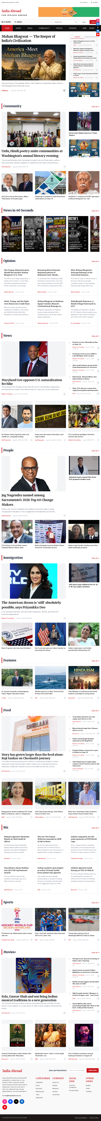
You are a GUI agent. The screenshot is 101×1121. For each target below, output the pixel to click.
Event (38, 1085)
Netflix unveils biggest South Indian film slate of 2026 (85, 983)
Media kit (55, 1088)
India (30, 28)
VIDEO (19, 22)
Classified (39, 1082)
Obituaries (39, 1098)
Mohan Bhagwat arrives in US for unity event (84, 42)
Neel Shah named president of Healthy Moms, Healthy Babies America (83, 65)
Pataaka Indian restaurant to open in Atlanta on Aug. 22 (85, 751)
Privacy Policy (74, 1090)
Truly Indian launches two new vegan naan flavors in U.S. (83, 718)
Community (44, 28)
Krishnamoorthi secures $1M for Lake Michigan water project (84, 355)
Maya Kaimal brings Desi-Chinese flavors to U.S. (85, 729)
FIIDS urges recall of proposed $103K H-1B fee (85, 74)
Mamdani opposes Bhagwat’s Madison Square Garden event (83, 49)
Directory (39, 1088)
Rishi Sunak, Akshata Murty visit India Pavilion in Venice (84, 378)
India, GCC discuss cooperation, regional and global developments (85, 389)
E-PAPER (7, 22)
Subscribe (94, 22)
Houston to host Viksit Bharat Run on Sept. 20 (85, 343)
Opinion (72, 28)
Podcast (89, 1091)
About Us (55, 1082)
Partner (55, 1085)
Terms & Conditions (81, 1118)
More (91, 28)
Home (7, 28)
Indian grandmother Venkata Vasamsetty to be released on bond (84, 57)
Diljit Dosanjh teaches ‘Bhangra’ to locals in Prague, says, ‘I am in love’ (85, 994)
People (59, 28)
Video (88, 1088)
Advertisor (56, 1094)
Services (85, 2)
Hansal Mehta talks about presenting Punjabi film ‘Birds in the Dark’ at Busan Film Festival (85, 1006)
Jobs (37, 1094)
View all (94, 107)
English (95, 2)
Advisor (55, 1091)
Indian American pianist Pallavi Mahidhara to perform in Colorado (85, 971)
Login (84, 22)
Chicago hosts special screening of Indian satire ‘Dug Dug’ (85, 960)
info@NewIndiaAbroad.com (12, 1095)
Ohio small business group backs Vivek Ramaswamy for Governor (84, 366)
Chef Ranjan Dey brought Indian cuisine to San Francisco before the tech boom (85, 764)
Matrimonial (40, 1091)
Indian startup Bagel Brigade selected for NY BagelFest (83, 740)
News (18, 28)
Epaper (88, 1085)
